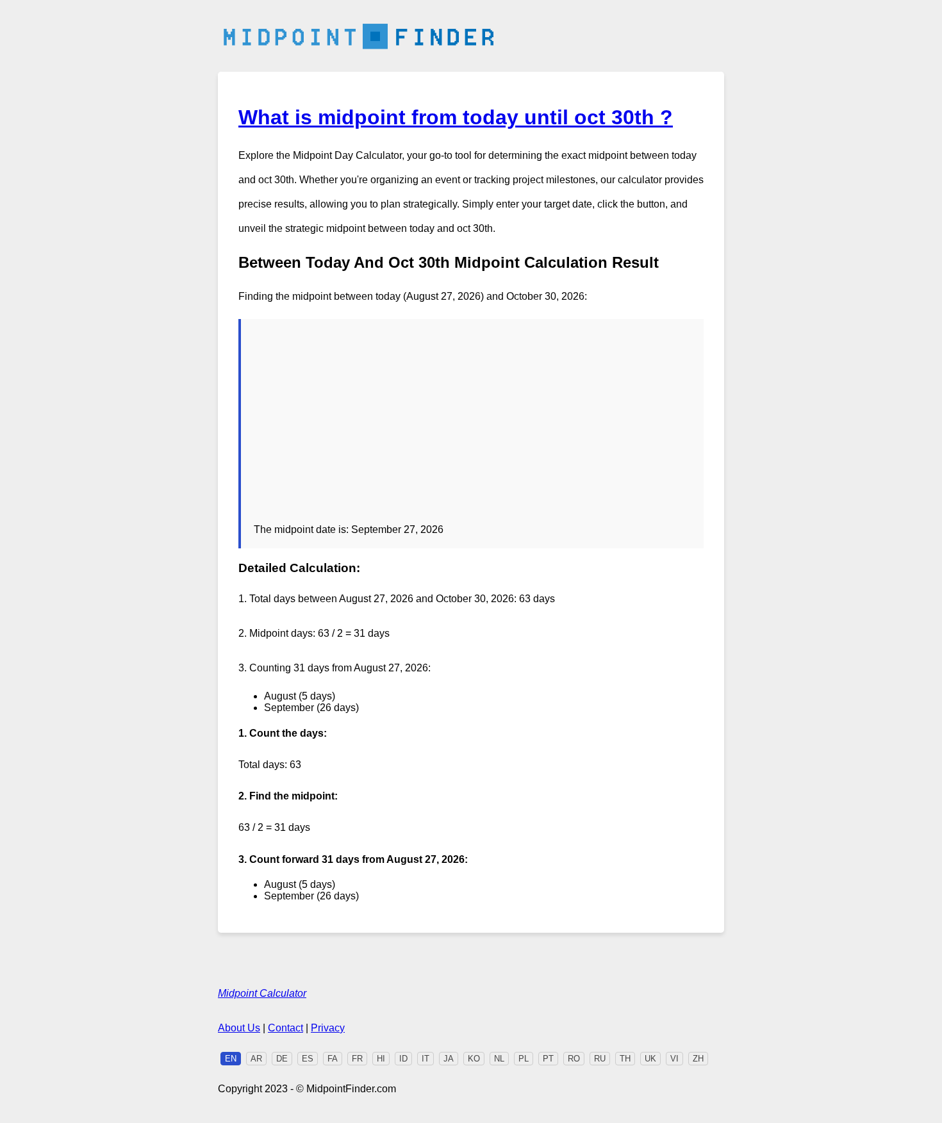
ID (403, 1058)
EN (230, 1058)
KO (474, 1058)
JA (448, 1058)
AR (256, 1058)
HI (381, 1058)
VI (674, 1058)
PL (523, 1058)
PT (548, 1058)
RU (600, 1058)
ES (307, 1058)
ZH (698, 1058)
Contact (285, 1027)
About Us (239, 1027)
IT (425, 1058)
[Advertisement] (472, 428)
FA (332, 1058)
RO (574, 1058)
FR (357, 1058)
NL (499, 1058)
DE (282, 1058)
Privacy (328, 1027)
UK (650, 1058)
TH (625, 1058)
